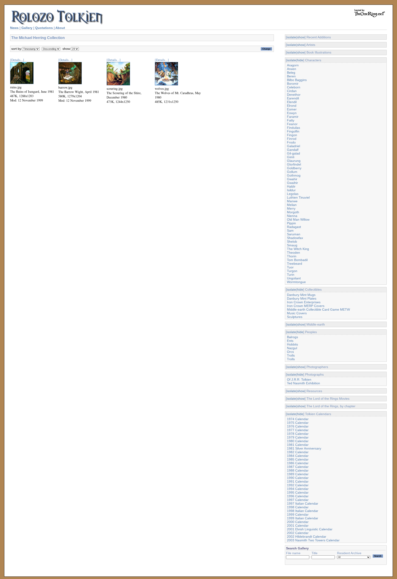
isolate (291, 37)
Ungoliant (294, 278)
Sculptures (294, 317)
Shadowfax (295, 238)
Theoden (293, 252)
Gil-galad (293, 153)
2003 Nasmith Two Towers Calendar (313, 540)
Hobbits (292, 344)
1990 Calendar (298, 478)
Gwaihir (292, 183)
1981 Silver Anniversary (304, 448)
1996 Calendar (298, 496)
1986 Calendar (298, 463)
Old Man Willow (298, 219)
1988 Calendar (298, 470)
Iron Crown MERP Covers (305, 306)
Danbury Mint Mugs (301, 295)
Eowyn (292, 113)
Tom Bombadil (297, 260)
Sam (290, 230)
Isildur (291, 190)
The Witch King (298, 249)
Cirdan (292, 91)
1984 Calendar (298, 456)
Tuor (290, 267)
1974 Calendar (298, 419)
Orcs (290, 352)
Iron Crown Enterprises (303, 302)
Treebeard (294, 263)
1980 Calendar (298, 441)
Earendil (293, 98)
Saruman (293, 234)
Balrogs (292, 337)
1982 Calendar (298, 452)
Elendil (292, 102)
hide (300, 60)
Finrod (291, 139)
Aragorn (293, 65)
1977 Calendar (298, 430)
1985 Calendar (298, 459)
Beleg (291, 72)
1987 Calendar (298, 467)
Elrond (291, 105)
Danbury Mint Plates (301, 298)
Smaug (292, 245)
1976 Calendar (298, 426)
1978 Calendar (298, 434)
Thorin (291, 256)
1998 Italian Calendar (302, 511)
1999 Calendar (298, 514)
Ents (290, 341)
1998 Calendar (298, 507)
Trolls (291, 355)
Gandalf (292, 150)
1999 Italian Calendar (302, 518)
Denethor (294, 94)
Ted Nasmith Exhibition (303, 383)
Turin (290, 274)
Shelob (292, 241)
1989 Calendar (298, 474)
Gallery (26, 28)
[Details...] (17, 60)
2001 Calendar (298, 525)
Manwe (292, 201)
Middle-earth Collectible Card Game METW (318, 309)
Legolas (292, 194)
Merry (291, 208)
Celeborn (293, 87)
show (301, 37)
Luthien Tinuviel (298, 197)
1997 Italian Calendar (302, 503)
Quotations (44, 28)
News (14, 28)
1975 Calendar (298, 422)
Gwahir (292, 179)
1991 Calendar (298, 481)
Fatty (290, 120)
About (60, 28)
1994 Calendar (298, 489)
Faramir (292, 116)
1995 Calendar (298, 492)
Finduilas (293, 127)
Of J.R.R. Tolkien (299, 379)
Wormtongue (296, 282)
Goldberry (294, 168)
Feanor (292, 124)
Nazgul (292, 348)
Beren (291, 76)
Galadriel (293, 146)
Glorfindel (294, 164)
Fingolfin (293, 131)
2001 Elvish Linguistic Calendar (309, 529)
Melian (292, 205)
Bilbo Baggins (297, 80)
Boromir (292, 83)
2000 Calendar (298, 522)
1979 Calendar (298, 437)
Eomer (292, 109)
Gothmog (294, 175)
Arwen (291, 69)
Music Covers (297, 313)
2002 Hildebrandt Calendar (306, 536)
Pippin (291, 223)
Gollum (292, 172)
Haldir (291, 186)
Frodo (291, 142)
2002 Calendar (298, 533)
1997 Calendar (298, 500)
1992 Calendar (298, 485)
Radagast (294, 227)
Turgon (292, 271)
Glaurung (294, 161)
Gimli (290, 157)
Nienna (292, 216)
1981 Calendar (298, 445)
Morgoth (293, 212)
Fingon (292, 135)
